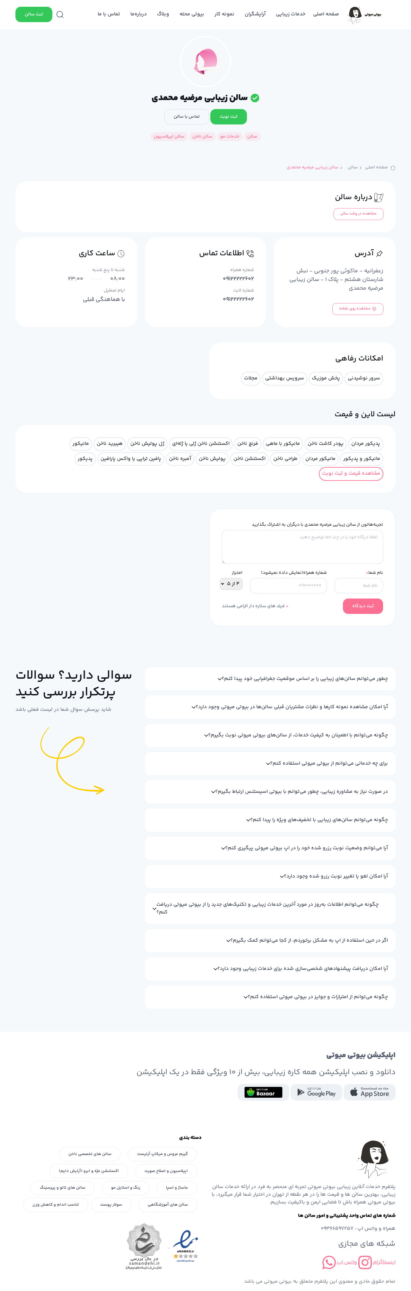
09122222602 (238, 279)
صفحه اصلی (326, 14)
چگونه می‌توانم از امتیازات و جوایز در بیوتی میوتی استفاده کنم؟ (318, 997)
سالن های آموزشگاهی (168, 1205)
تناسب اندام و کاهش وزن (55, 1205)
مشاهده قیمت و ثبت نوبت (351, 474)
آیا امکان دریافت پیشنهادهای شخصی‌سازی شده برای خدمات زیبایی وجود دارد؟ (302, 969)
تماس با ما (109, 14)
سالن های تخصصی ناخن (89, 1154)
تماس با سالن (187, 116)
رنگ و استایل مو (125, 1188)
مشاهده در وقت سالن (358, 214)
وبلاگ (163, 14)
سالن (353, 167)
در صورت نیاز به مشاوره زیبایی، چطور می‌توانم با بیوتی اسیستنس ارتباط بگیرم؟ (301, 792)
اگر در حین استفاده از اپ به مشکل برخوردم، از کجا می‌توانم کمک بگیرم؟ (309, 941)
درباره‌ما (138, 14)
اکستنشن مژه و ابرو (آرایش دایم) (89, 1171)
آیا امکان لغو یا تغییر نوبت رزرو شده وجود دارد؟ (336, 876)
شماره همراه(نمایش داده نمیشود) (294, 573)
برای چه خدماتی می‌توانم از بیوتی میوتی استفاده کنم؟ (329, 764)
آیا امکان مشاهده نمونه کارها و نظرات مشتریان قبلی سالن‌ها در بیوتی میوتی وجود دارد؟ (292, 707)
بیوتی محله (191, 14)
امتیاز (237, 573)
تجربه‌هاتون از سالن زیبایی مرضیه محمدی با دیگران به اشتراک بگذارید (317, 525)
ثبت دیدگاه (363, 606)
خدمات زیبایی (290, 14)
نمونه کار (224, 14)
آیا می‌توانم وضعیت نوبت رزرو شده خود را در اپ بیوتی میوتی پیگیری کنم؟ (306, 848)
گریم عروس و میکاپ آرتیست (162, 1154)
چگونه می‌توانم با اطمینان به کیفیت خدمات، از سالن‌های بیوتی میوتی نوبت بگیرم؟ (298, 735)
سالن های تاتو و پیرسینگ (62, 1188)
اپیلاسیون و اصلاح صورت (166, 1171)
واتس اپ (346, 1262)
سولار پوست (111, 1205)
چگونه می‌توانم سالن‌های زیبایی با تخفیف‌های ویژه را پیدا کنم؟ (319, 820)
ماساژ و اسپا (177, 1188)
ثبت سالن (34, 14)
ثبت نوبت (229, 116)
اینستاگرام (384, 1262)
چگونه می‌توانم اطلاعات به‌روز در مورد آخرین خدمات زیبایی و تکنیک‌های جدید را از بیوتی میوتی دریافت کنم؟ (267, 908)
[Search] (60, 15)
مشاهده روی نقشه (355, 309)
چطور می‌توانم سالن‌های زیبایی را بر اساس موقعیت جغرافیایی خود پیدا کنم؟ (305, 679)
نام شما (374, 573)
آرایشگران (255, 14)
